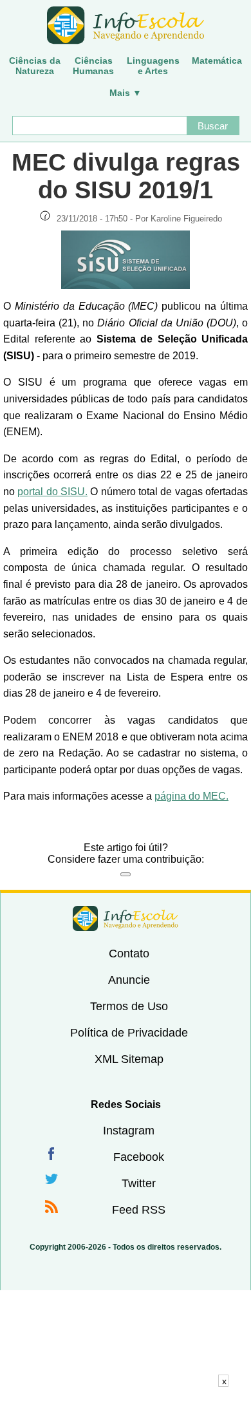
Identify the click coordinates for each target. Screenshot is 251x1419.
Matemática (217, 60)
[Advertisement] (125, 1403)
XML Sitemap (129, 1059)
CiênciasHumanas (93, 65)
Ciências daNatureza (34, 65)
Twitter (139, 1183)
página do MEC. (191, 796)
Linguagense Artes (153, 65)
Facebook (138, 1157)
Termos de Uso (129, 1006)
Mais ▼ (125, 93)
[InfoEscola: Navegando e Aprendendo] (125, 26)
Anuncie (129, 979)
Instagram (128, 1130)
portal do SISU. (52, 491)
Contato (129, 953)
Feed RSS (138, 1209)
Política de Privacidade (129, 1032)
